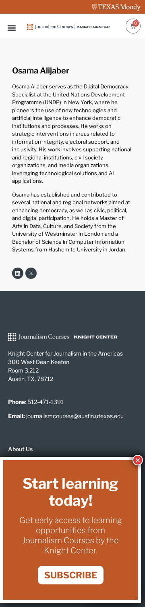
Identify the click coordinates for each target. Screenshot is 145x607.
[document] (72, 303)
